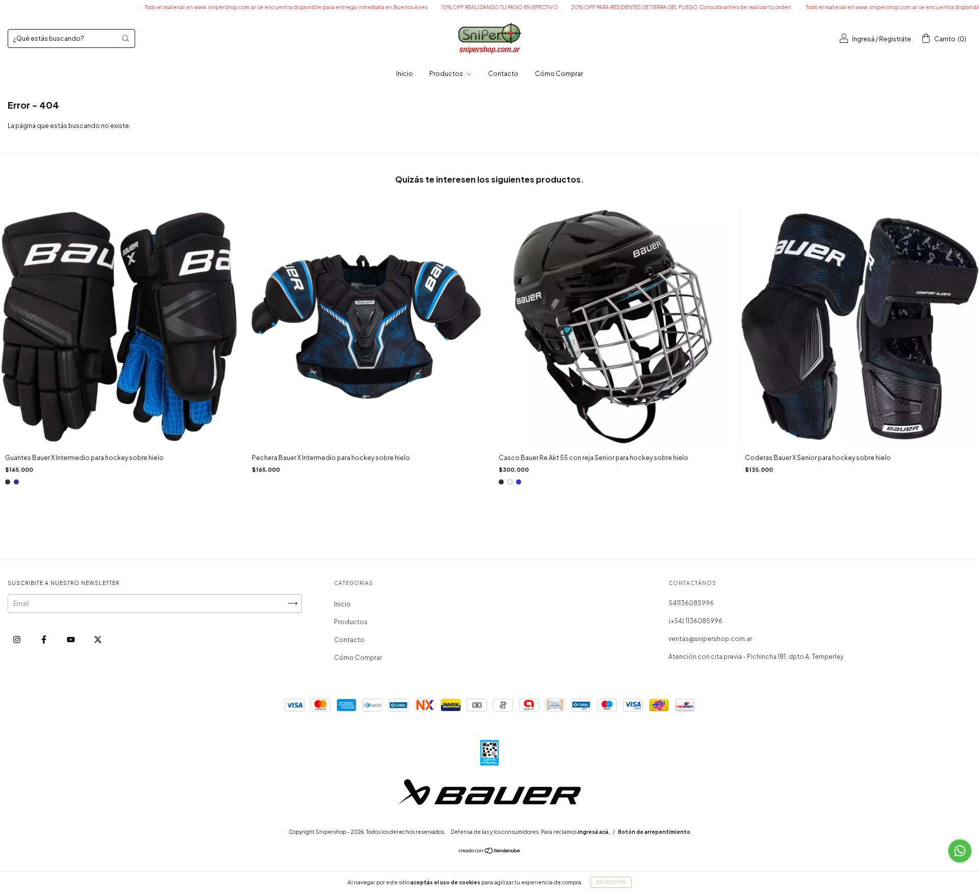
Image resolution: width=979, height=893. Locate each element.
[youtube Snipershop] (71, 639)
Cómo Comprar (559, 74)
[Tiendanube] (490, 852)
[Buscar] (125, 38)
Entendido (611, 882)
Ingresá (863, 39)
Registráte (895, 39)
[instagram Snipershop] (17, 639)
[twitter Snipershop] (98, 639)
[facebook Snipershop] (44, 639)
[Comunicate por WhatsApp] (959, 850)
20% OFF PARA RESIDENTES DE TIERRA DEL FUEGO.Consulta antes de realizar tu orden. (624, 7)
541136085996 (691, 603)
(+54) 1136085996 (695, 621)
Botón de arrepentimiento (654, 832)
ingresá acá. (594, 832)
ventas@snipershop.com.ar (710, 639)
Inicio (404, 74)
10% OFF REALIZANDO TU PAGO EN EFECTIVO (442, 7)
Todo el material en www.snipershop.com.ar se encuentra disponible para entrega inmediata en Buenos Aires (229, 7)
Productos (446, 74)
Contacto (503, 74)
